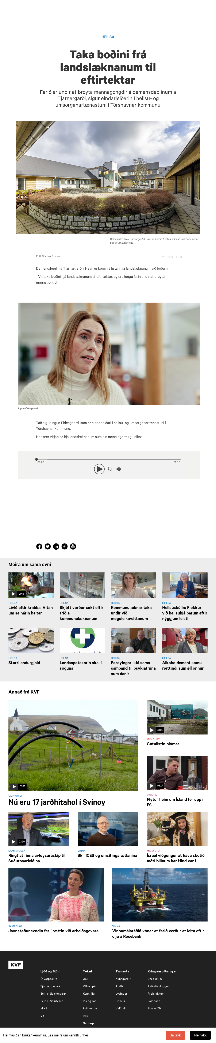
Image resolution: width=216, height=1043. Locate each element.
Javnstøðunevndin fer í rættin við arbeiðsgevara (53, 931)
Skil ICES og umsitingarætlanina (107, 856)
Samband (154, 1001)
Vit (42, 1016)
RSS (85, 1016)
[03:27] (177, 773)
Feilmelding (91, 1008)
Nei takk (200, 1035)
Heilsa (108, 37)
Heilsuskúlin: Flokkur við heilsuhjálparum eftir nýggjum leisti (184, 614)
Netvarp (88, 1023)
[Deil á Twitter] (48, 547)
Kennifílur (89, 994)
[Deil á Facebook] (40, 547)
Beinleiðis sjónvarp (53, 994)
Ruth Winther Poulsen (48, 256)
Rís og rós (89, 1001)
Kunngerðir (123, 979)
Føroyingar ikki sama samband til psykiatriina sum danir (133, 669)
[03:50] (38, 829)
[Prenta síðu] (73, 547)
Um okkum (155, 979)
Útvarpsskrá (48, 979)
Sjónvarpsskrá (50, 986)
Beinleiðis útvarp (51, 1001)
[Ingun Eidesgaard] (109, 354)
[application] (109, 468)
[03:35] (73, 746)
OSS (86, 979)
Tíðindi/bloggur (158, 986)
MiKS (43, 1008)
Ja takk (175, 1035)
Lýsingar (121, 994)
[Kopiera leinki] (64, 547)
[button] (99, 469)
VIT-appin (90, 986)
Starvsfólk (155, 1008)
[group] (118, 469)
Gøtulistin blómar (163, 744)
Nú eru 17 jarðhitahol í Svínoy (56, 803)
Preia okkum (156, 994)
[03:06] (177, 717)
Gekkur (121, 1001)
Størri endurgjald (24, 663)
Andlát (120, 986)
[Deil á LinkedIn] (57, 547)
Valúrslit (121, 1008)
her (85, 1035)
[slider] (138, 469)
